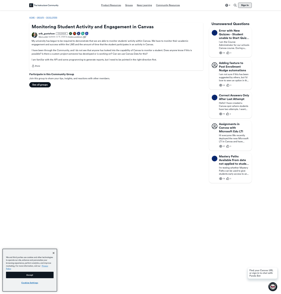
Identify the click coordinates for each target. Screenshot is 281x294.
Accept (29, 275)
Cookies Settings (29, 283)
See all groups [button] (40, 84)
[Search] (235, 5)
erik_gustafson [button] (47, 33)
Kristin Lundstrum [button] (75, 37)
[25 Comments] (83, 33)
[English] (44, 5)
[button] (34, 35)
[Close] (53, 253)
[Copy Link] (84, 36)
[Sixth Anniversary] (78, 33)
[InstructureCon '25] (75, 33)
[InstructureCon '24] (70, 33)
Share (36, 66)
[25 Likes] (87, 33)
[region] (29, 270)
